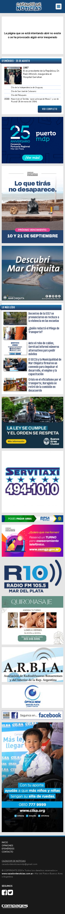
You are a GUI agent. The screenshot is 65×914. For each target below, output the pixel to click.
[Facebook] (5, 894)
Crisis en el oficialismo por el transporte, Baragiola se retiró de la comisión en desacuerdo (44, 385)
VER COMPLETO (49, 109)
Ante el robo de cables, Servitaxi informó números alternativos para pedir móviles (43, 348)
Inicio (5, 842)
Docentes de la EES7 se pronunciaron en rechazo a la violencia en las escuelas (43, 317)
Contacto (7, 851)
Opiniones (7, 845)
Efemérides (8, 848)
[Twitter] (10, 894)
